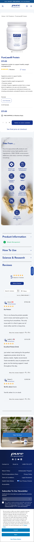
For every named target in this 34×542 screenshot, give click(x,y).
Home (3, 16)
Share (24, 70)
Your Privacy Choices (25, 481)
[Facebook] (13, 459)
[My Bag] (27, 6)
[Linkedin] (21, 459)
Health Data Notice (8, 481)
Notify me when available (22, 123)
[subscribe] (29, 499)
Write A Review (17, 283)
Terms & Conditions (8, 477)
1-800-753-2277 (27, 464)
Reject (15, 534)
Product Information (14, 237)
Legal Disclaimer (27, 477)
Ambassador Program (25, 471)
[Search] (2, 6)
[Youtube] (18, 459)
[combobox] (23, 295)
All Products (10, 16)
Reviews (7, 265)
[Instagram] (16, 459)
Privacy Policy (14, 505)
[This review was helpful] (25, 332)
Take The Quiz (17, 435)
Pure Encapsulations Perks (10, 474)
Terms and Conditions (23, 506)
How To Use (9, 250)
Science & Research (13, 257)
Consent (16, 530)
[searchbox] (10, 291)
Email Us (15, 464)
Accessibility (5, 484)
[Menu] (31, 6)
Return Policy (6, 471)
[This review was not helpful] (28, 332)
